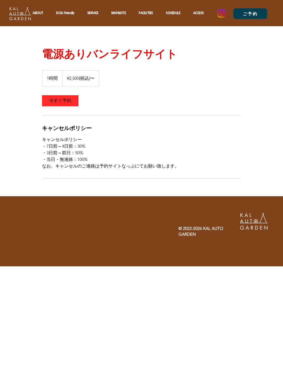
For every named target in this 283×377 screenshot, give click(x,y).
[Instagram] (221, 13)
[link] (60, 100)
